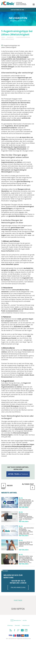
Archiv (25, 620)
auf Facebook (18, 474)
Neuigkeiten (10, 37)
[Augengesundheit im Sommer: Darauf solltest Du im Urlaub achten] (9, 545)
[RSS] (10, 630)
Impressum (25, 625)
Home (3, 37)
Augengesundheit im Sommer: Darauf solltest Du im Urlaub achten (26, 544)
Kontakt (17, 625)
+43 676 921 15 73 (18, 581)
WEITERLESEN (23, 507)
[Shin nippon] (18, 609)
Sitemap (10, 625)
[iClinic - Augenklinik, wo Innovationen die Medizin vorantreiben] (16, 3)
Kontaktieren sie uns (17, 10)
